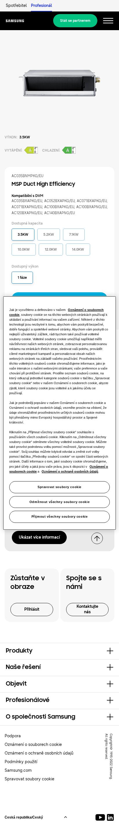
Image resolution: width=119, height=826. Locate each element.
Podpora (13, 736)
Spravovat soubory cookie (59, 487)
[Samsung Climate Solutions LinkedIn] (110, 817)
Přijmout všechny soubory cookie (59, 517)
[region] (59, 413)
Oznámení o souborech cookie (33, 744)
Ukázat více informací (39, 537)
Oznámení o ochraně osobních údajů (39, 753)
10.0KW (24, 249)
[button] (59, 651)
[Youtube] (101, 817)
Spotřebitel (16, 5)
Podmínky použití (21, 761)
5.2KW (48, 235)
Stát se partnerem (75, 21)
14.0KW (78, 249)
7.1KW (74, 235)
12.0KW (51, 249)
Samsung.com (18, 770)
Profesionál (41, 5)
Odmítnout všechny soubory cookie (59, 502)
